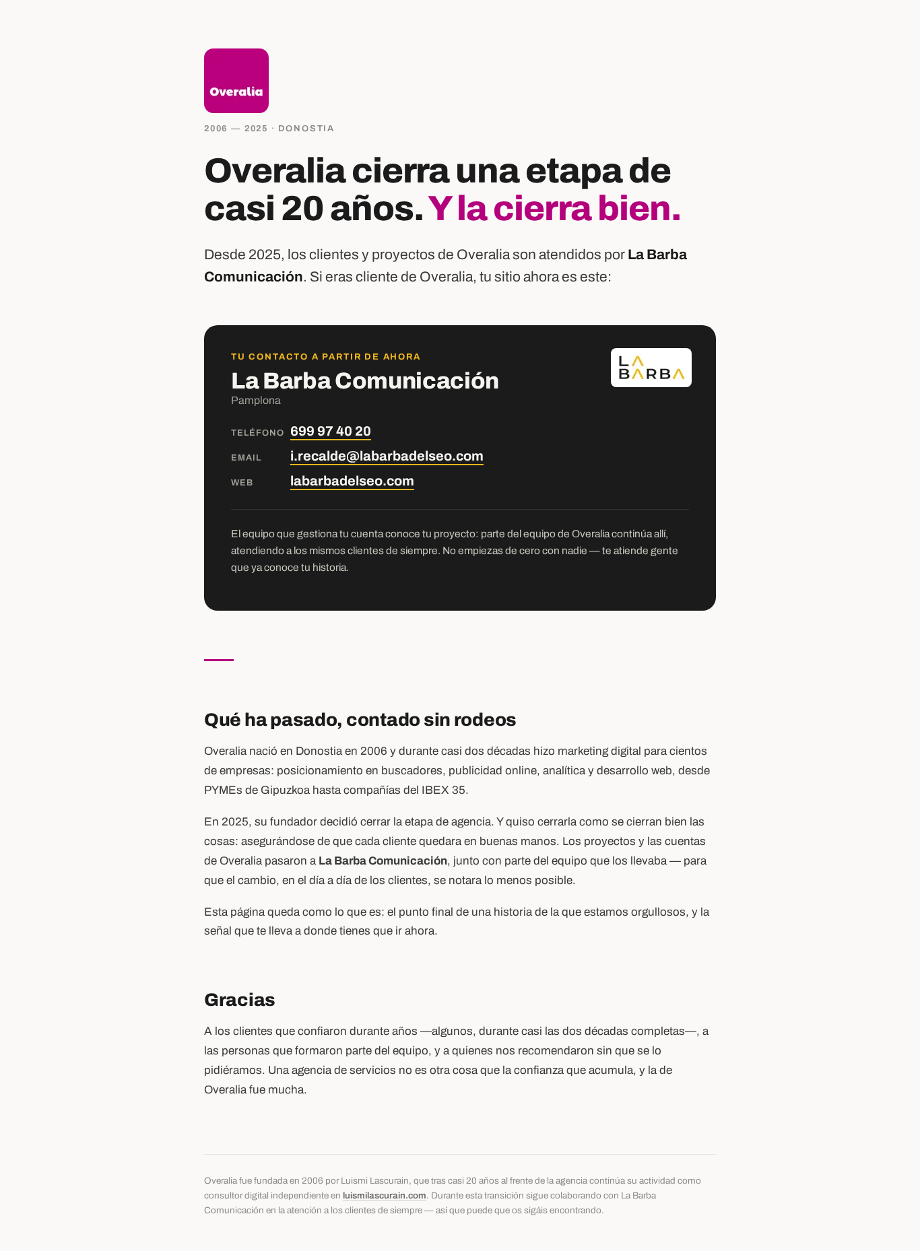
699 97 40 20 (330, 431)
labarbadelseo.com (352, 480)
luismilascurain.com (384, 1195)
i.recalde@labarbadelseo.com (387, 455)
